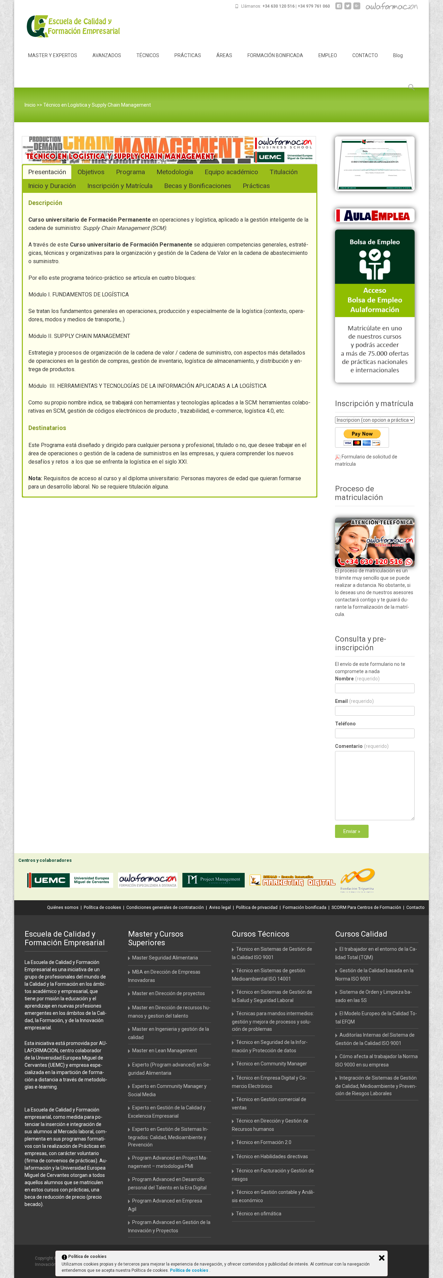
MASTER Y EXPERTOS (52, 55)
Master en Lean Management (164, 1050)
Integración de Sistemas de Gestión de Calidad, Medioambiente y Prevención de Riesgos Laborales (376, 1085)
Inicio (30, 105)
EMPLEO (327, 55)
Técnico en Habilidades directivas (272, 1156)
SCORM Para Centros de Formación (366, 907)
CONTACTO (365, 55)
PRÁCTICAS (187, 55)
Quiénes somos (63, 907)
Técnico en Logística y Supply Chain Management (97, 105)
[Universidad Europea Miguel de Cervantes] (72, 881)
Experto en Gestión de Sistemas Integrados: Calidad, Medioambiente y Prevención (168, 1136)
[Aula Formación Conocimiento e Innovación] (149, 881)
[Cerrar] (382, 1258)
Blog (398, 55)
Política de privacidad (257, 907)
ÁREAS (224, 55)
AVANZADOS (106, 55)
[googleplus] (356, 8)
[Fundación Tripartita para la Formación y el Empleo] (359, 881)
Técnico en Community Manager (271, 1063)
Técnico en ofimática (258, 1213)
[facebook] (338, 8)
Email (354, 701)
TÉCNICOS (147, 55)
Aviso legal (220, 907)
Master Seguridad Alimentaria (165, 957)
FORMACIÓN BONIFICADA (275, 55)
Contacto (415, 907)
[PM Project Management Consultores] (215, 881)
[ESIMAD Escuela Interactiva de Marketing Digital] (294, 881)
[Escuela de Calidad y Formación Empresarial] (68, 26)
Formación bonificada (304, 907)
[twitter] (347, 8)
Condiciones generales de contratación (165, 907)
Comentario (362, 746)
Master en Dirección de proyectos (168, 993)
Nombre (357, 678)
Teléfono (345, 723)
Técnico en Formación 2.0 (263, 1142)
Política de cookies (102, 907)
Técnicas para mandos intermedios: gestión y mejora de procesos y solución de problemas (273, 1021)
